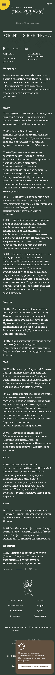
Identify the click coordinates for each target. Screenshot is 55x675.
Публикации (15, 610)
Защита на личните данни (15, 629)
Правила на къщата (40, 627)
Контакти (15, 615)
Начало (19, 23)
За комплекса (15, 600)
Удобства (40, 600)
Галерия (40, 605)
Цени (40, 610)
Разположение (32, 23)
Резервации (40, 615)
